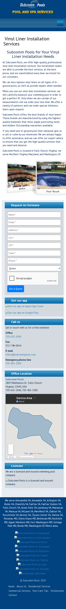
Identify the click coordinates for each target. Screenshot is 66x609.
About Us (22, 586)
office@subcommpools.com (21, 354)
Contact (13, 595)
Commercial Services (20, 590)
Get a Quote (15, 288)
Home (11, 586)
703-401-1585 (13, 363)
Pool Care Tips (40, 590)
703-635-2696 (13, 336)
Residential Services (39, 586)
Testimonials (57, 590)
